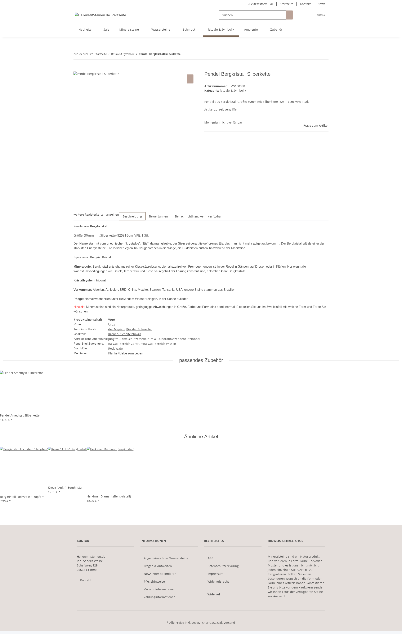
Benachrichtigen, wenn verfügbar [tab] (198, 216)
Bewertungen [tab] (158, 216)
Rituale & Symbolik (233, 90)
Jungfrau (114, 339)
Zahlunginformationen (159, 597)
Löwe (124, 339)
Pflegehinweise (154, 581)
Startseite (286, 4)
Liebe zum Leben (131, 353)
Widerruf (213, 594)
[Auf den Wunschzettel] (190, 78)
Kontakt (305, 4)
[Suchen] (289, 15)
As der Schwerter (140, 329)
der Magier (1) (118, 329)
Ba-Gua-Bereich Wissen (159, 344)
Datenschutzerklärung (223, 566)
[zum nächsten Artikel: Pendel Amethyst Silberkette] (184, 54)
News (321, 4)
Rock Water (116, 348)
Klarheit (113, 353)
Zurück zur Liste (83, 54)
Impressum (215, 574)
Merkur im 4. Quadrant (155, 339)
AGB (210, 558)
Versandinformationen (159, 589)
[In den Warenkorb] (76, 68)
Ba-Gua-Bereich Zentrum (125, 344)
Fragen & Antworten (158, 566)
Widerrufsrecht (218, 581)
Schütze (133, 339)
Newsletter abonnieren (160, 574)
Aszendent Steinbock (185, 339)
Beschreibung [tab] (132, 216)
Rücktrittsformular (260, 4)
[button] (302, 15)
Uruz (111, 324)
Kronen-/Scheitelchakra (124, 334)
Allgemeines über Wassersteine (166, 558)
